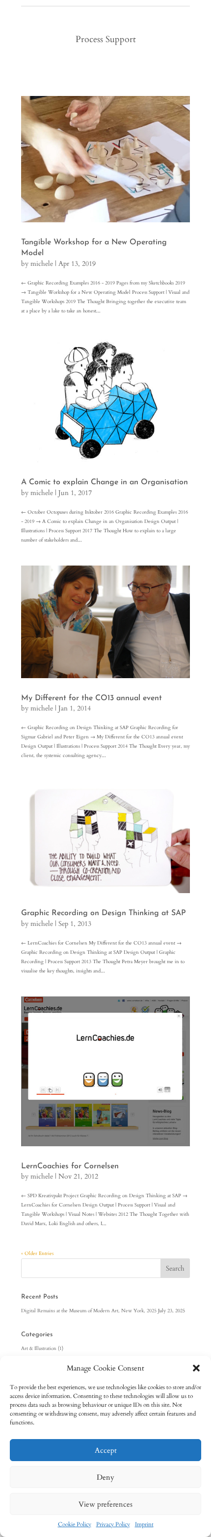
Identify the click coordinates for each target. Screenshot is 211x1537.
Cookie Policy (74, 1524)
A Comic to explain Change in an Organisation (104, 482)
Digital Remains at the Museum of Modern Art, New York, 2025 (89, 1310)
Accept (106, 1450)
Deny (105, 1477)
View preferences (105, 1504)
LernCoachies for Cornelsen (70, 1166)
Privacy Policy (113, 1524)
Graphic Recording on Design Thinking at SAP (103, 913)
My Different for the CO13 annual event (91, 698)
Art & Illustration (38, 1348)
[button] (196, 1368)
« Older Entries (37, 1253)
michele (41, 263)
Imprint (144, 1524)
